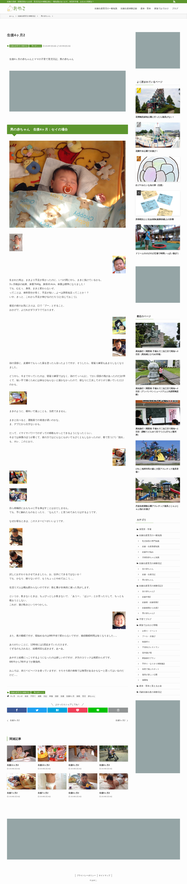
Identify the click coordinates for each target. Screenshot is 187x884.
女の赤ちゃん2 (147, 591)
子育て (33, 696)
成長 (39, 696)
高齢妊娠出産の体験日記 (150, 692)
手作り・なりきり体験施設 (152, 664)
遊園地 (144, 680)
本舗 (51, 696)
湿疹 (56, 696)
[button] (17, 710)
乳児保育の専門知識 (149, 541)
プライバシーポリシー (86, 875)
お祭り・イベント (148, 631)
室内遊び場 (146, 653)
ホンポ (19, 696)
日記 (45, 696)
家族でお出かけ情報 (148, 625)
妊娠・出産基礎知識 (149, 547)
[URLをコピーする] (118, 710)
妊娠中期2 (145, 597)
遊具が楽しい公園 (148, 675)
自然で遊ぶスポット (149, 669)
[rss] (174, 1)
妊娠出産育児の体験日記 (19, 46)
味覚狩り (145, 642)
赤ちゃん (91, 696)
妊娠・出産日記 (147, 574)
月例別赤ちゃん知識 (149, 557)
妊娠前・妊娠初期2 (149, 602)
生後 (62, 696)
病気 (78, 696)
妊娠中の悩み (147, 552)
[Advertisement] (67, 91)
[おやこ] (16, 8)
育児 (84, 696)
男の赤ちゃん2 (147, 613)
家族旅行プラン (147, 658)
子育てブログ (145, 619)
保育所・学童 (145, 529)
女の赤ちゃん (147, 569)
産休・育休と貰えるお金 (150, 686)
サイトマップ (104, 875)
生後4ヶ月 (70, 696)
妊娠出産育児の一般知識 (150, 535)
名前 (26, 696)
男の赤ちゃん (35, 46)
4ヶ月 (13, 696)
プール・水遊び (147, 636)
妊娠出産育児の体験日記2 (151, 586)
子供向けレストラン (149, 647)
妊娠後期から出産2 (149, 608)
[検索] (178, 1)
